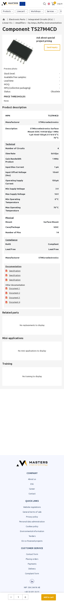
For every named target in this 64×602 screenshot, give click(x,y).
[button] (4, 19)
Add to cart (49, 597)
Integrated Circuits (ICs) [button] (40, 19)
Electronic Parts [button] (17, 19)
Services (50, 11)
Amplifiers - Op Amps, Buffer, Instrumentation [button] (38, 23)
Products (7, 11)
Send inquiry (52, 47)
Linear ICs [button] (7, 23)
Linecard (21, 11)
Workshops (36, 11)
